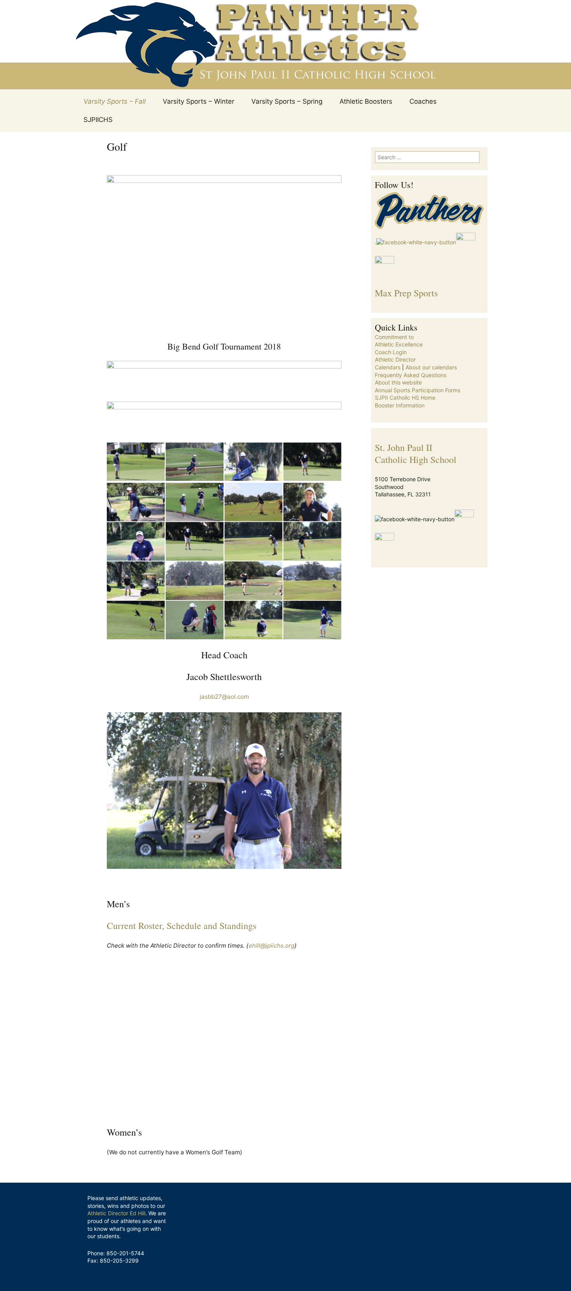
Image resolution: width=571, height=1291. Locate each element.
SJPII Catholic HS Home (405, 397)
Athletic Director (395, 359)
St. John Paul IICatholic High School (415, 453)
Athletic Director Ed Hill (116, 1213)
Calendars (387, 367)
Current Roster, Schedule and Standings (181, 925)
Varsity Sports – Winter (198, 101)
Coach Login (391, 352)
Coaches (423, 101)
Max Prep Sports (406, 293)
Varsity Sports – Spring (286, 101)
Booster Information (400, 405)
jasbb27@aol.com (224, 696)
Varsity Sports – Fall (115, 101)
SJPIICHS (98, 120)
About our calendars (431, 367)
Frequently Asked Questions (410, 375)
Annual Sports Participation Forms (417, 390)
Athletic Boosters (365, 101)
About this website (398, 382)
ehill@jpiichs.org (271, 945)
